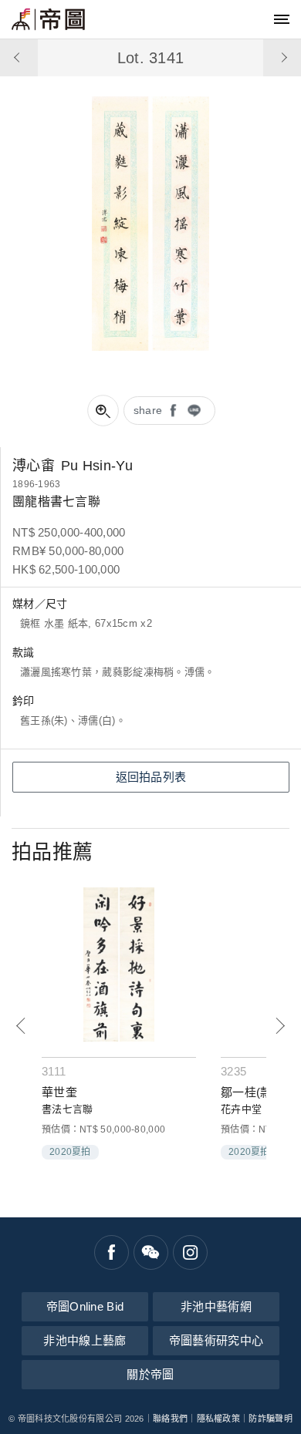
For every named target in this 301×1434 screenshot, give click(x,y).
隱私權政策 (219, 1418)
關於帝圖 (150, 1374)
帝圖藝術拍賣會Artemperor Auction (48, 19)
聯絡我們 (170, 1418)
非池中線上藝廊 (84, 1340)
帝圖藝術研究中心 (216, 1340)
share (148, 410)
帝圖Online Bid (85, 1306)
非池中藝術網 (216, 1306)
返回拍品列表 (151, 776)
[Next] (279, 1025)
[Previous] (21, 1025)
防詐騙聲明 (271, 1418)
